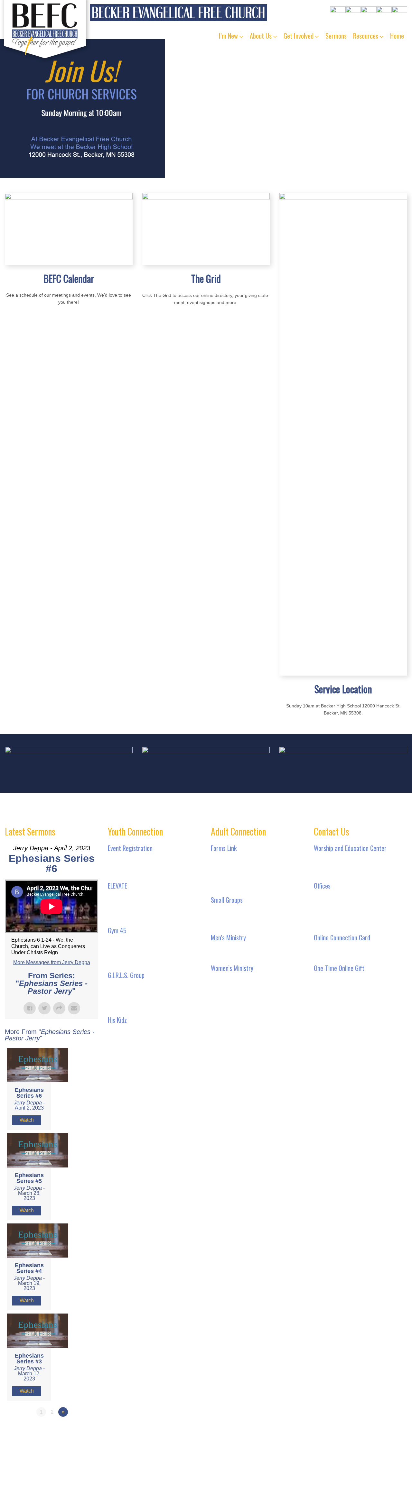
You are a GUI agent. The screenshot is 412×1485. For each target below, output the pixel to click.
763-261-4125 (225, 922)
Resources (365, 36)
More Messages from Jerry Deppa (51, 962)
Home (397, 36)
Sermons (336, 36)
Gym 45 (117, 930)
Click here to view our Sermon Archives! (48, 1439)
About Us (261, 36)
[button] (175, 109)
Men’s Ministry (228, 937)
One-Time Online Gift (339, 968)
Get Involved (299, 36)
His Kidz (117, 1020)
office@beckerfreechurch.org (243, 983)
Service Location (343, 689)
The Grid (206, 278)
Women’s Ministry (232, 968)
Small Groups (227, 900)
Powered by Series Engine (74, 1429)
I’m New (228, 36)
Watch (27, 1120)
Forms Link (224, 848)
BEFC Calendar (68, 278)
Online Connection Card (342, 937)
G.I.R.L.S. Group (126, 975)
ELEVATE (117, 885)
